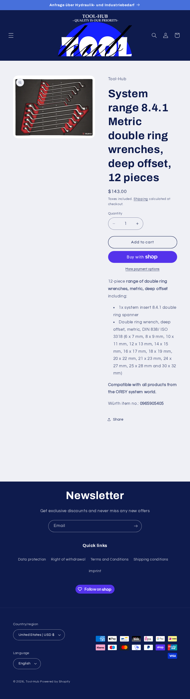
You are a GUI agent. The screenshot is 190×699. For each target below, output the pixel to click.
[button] (11, 35)
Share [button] (118, 419)
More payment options (142, 269)
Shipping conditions (151, 559)
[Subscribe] (136, 526)
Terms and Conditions (110, 559)
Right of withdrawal (68, 559)
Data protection (32, 559)
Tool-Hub (32, 681)
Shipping (141, 199)
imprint (95, 571)
